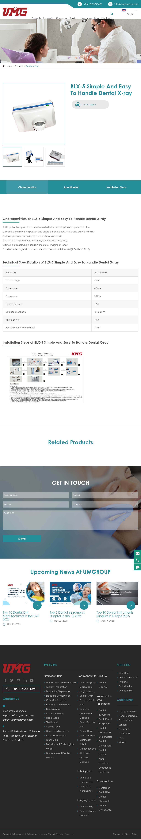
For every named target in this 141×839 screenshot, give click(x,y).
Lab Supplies (84, 771)
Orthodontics (125, 690)
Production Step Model (58, 691)
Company (61, 18)
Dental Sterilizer (87, 735)
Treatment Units (86, 675)
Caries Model (53, 708)
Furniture (102, 675)
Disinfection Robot (85, 742)
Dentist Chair (86, 731)
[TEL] (137, 560)
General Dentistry (128, 677)
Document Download (124, 731)
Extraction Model (55, 713)
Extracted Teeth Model (58, 704)
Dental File (104, 792)
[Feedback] (137, 567)
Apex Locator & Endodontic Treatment (105, 765)
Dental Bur (104, 787)
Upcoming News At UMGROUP (70, 571)
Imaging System (86, 799)
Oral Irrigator (105, 736)
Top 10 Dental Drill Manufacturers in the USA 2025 (21, 616)
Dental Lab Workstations (85, 788)
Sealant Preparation (56, 686)
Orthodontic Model (56, 700)
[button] (5, 157)
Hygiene (123, 681)
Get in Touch (70, 482)
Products (36, 18)
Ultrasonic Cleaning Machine (84, 757)
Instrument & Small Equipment (104, 700)
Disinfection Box (87, 748)
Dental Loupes (102, 752)
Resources (86, 18)
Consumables (105, 781)
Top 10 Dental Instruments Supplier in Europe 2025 (115, 614)
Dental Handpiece (105, 730)
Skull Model (52, 722)
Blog (96, 18)
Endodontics (125, 686)
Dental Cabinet (103, 684)
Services (74, 18)
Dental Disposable (104, 798)
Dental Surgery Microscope (87, 684)
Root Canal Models (56, 735)
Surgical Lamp (86, 691)
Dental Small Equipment (105, 721)
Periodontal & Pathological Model (60, 746)
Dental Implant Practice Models (58, 755)
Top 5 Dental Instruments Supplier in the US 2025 (67, 614)
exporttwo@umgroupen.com (18, 719)
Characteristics (27, 187)
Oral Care (124, 672)
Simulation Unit (53, 675)
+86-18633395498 (93, 4)
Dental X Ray (32, 66)
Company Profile (127, 711)
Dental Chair (86, 695)
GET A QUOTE (88, 104)
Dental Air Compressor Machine (85, 713)
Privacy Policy (131, 834)
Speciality (48, 18)
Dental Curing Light (105, 743)
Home (9, 66)
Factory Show (126, 720)
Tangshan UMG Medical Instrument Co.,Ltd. (35, 834)
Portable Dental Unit (87, 702)
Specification (71, 187)
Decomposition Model (57, 731)
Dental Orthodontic (105, 807)
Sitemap (117, 834)
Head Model (52, 717)
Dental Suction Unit (87, 724)
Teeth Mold (52, 739)
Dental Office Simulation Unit (61, 682)
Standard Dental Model (58, 695)
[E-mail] (137, 553)
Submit (22, 538)
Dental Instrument (104, 712)
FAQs (121, 737)
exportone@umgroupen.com (18, 715)
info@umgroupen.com (126, 4)
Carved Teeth (53, 726)
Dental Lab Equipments (85, 779)
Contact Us (107, 18)
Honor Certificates (128, 715)
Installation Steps (116, 187)
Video (122, 742)
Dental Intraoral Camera (87, 813)
